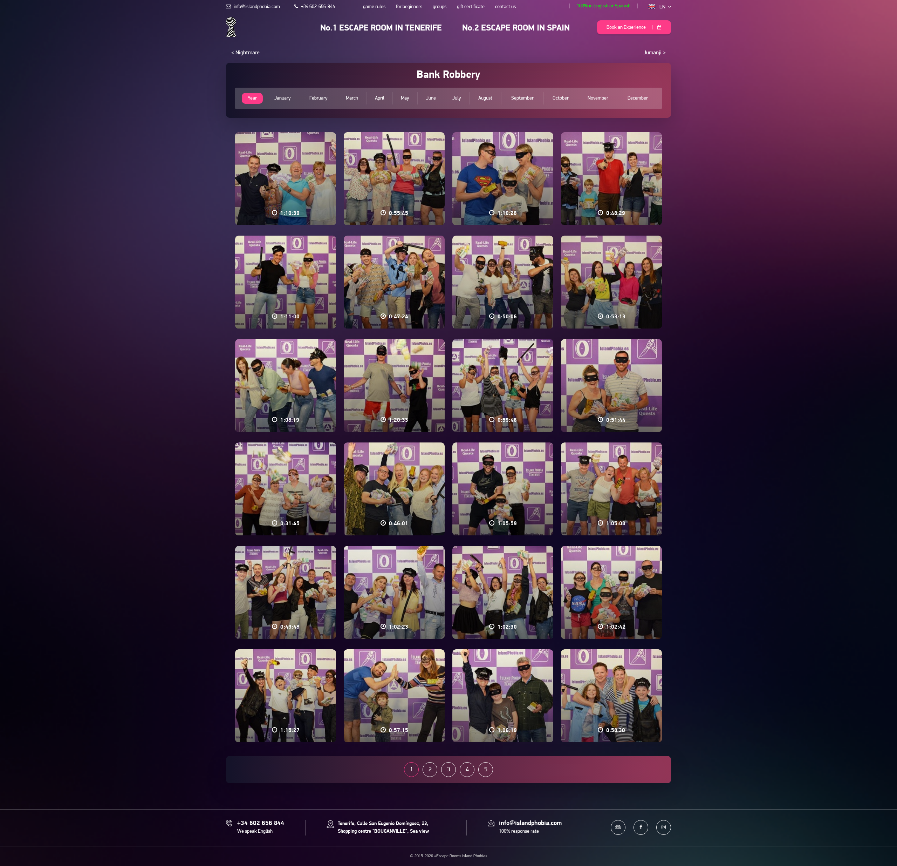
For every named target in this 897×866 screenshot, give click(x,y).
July (456, 98)
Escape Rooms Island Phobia (231, 27)
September (522, 98)
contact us (505, 6)
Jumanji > (654, 53)
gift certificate (471, 6)
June (431, 98)
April (379, 98)
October (561, 98)
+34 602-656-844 (317, 6)
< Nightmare (245, 53)
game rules (374, 6)
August (485, 98)
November (598, 98)
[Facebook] (641, 827)
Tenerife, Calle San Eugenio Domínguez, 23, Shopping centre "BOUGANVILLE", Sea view (383, 827)
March (352, 98)
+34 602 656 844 (260, 823)
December (638, 98)
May (405, 98)
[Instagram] (663, 827)
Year (252, 98)
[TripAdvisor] (618, 827)
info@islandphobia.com (256, 6)
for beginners (409, 6)
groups (439, 6)
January (282, 98)
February (318, 98)
